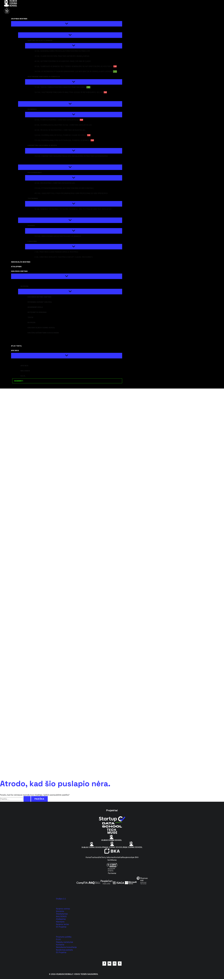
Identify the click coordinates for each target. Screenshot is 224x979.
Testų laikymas (107, 857)
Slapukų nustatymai (64, 942)
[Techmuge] (112, 833)
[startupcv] (112, 821)
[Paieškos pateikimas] (27, 799)
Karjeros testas (62, 924)
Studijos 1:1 (61, 899)
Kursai (88, 857)
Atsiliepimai (61, 919)
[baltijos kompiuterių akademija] (112, 853)
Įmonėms (60, 911)
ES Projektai (61, 927)
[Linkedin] (109, 963)
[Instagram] (114, 963)
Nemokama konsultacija (66, 947)
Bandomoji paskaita (64, 950)
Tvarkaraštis (96, 857)
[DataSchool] (112, 827)
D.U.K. (58, 939)
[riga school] (132, 847)
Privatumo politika (63, 937)
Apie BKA (134, 857)
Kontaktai (118, 857)
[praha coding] (112, 847)
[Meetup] (120, 963)
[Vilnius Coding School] (112, 840)
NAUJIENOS (61, 916)
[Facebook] (104, 963)
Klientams (60, 922)
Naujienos (126, 857)
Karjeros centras (63, 909)
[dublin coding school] (92, 847)
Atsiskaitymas (62, 914)
